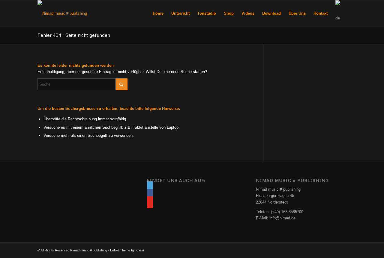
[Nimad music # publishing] (62, 13)
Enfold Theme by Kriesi (127, 250)
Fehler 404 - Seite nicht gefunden (74, 35)
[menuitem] (158, 13)
